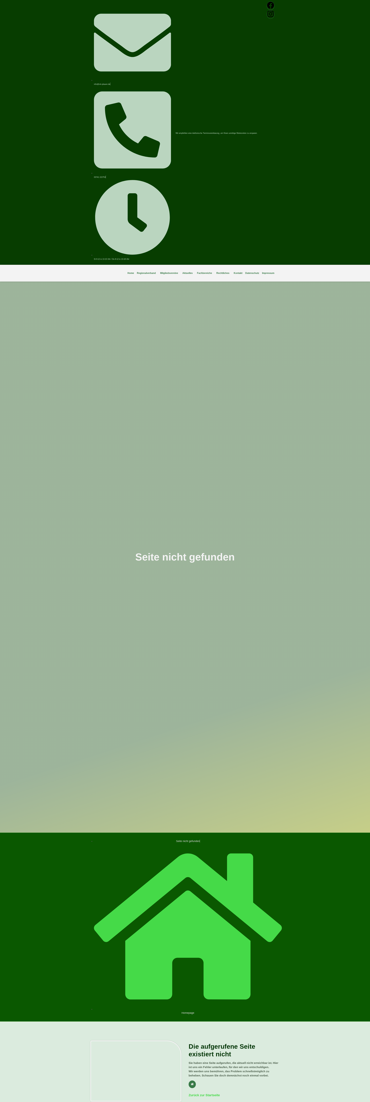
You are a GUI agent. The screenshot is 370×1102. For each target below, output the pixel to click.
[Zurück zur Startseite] (192, 1084)
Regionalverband (146, 273)
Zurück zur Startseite (204, 1095)
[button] (147, 273)
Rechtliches (222, 273)
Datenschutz (252, 273)
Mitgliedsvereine (169, 273)
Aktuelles (187, 273)
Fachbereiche (204, 273)
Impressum (268, 273)
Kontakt (238, 273)
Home (130, 273)
